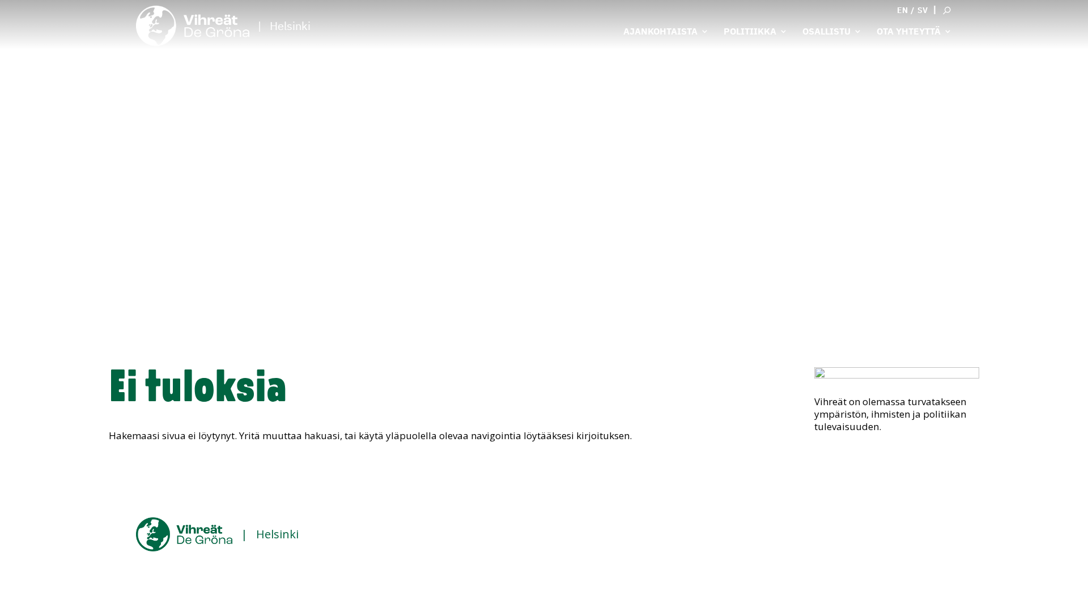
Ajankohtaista (660, 32)
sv (922, 10)
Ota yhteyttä (909, 32)
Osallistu (826, 32)
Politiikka (750, 32)
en (902, 10)
